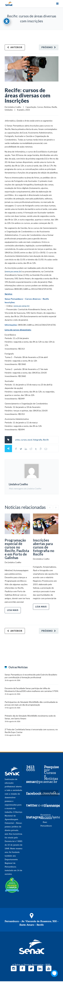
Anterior (16, 47)
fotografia (37, 439)
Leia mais (12, 610)
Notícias (47, 107)
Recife (54, 107)
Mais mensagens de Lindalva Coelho (25, 488)
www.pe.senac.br (13, 271)
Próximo (47, 47)
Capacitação (30, 107)
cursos (24, 439)
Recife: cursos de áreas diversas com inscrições (27, 95)
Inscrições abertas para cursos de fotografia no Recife (43, 547)
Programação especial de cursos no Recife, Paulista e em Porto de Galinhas (17, 549)
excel (29, 439)
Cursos (40, 107)
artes (17, 439)
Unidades (9, 110)
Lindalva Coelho (14, 107)
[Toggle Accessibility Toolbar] (6, 21)
